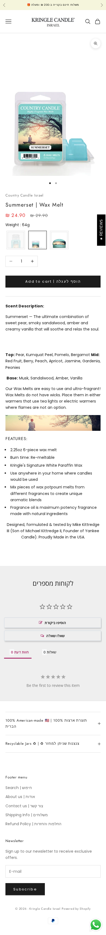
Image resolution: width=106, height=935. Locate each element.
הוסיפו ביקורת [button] (55, 622)
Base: (12, 378)
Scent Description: (24, 306)
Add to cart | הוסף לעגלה (53, 281)
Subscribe (25, 889)
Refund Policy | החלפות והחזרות (33, 824)
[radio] (15, 240)
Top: (10, 354)
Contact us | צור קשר (24, 806)
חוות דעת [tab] (21, 652)
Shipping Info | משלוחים (26, 815)
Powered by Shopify (76, 908)
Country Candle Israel (24, 195)
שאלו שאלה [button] (55, 635)
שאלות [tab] (51, 652)
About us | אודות (20, 796)
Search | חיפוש (18, 787)
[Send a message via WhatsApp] (95, 924)
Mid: (95, 354)
